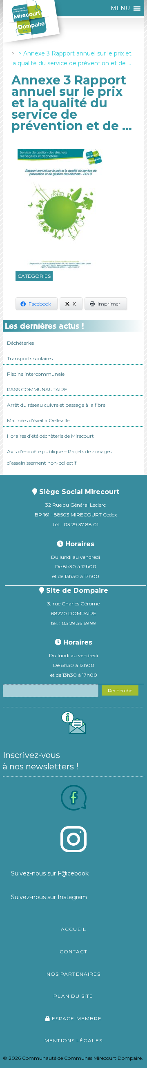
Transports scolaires (30, 358)
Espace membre (76, 1018)
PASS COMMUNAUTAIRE (37, 389)
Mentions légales (73, 1040)
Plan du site (73, 996)
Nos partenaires (74, 974)
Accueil (73, 929)
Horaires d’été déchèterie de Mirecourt (50, 436)
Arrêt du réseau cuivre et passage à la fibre (56, 405)
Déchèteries (20, 343)
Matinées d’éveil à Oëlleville (38, 420)
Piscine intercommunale (36, 374)
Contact (74, 951)
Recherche (120, 690)
